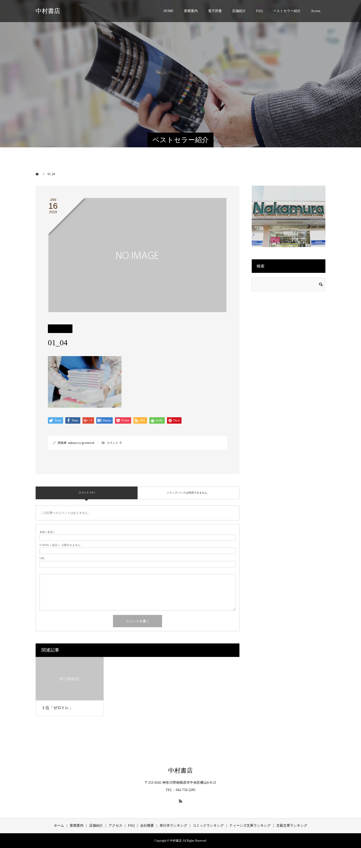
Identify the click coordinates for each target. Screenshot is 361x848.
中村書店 (48, 11)
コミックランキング (208, 825)
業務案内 (191, 11)
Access (315, 11)
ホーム (59, 825)
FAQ (259, 11)
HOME (169, 11)
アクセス (115, 825)
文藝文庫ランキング (291, 825)
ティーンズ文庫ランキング (250, 825)
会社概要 (147, 825)
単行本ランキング (173, 825)
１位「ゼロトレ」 (57, 708)
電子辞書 (215, 11)
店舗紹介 (239, 11)
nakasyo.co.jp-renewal (81, 443)
